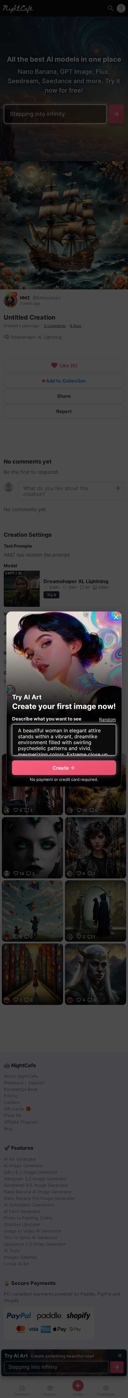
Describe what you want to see (46, 719)
